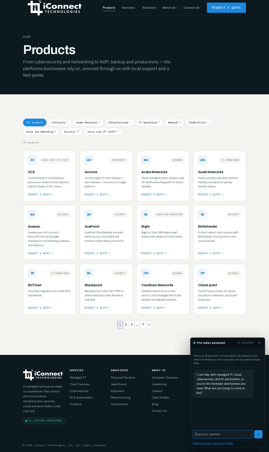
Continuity (59, 122)
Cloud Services (80, 384)
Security (72, 131)
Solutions (149, 7)
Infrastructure (119, 122)
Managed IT (78, 377)
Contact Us (191, 7)
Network (174, 122)
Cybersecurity (79, 391)
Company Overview (165, 377)
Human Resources (88, 122)
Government (119, 404)
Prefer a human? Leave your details (213, 443)
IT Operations (149, 122)
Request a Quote (226, 7)
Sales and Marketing (41, 131)
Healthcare (118, 384)
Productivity (199, 122)
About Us (169, 7)
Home (27, 37)
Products (109, 7)
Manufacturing (121, 397)
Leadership (159, 384)
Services (129, 7)
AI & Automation (81, 397)
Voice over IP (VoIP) (103, 131)
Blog (155, 404)
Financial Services (123, 377)
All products (34, 122)
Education (117, 391)
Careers (157, 391)
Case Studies (160, 397)
